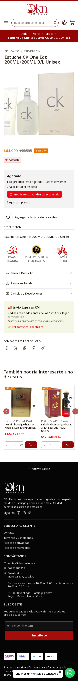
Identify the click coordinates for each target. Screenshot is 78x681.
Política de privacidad (16, 543)
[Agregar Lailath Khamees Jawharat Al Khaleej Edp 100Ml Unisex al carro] (68, 444)
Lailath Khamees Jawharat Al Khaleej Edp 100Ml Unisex (56, 428)
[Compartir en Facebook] (7, 348)
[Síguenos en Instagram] (19, 513)
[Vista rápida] (34, 406)
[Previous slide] (6, 411)
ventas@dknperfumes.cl (22, 563)
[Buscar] (55, 23)
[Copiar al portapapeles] (43, 348)
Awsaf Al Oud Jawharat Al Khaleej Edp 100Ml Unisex (20, 426)
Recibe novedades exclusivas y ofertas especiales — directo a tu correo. (36, 613)
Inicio (24, 34)
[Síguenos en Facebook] (24, 513)
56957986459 (16, 568)
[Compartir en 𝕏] (16, 348)
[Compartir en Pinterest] (34, 348)
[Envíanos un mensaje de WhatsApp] (70, 673)
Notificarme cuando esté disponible (36, 194)
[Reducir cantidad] (7, 445)
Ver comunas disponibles (28, 327)
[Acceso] (64, 23)
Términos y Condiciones (18, 538)
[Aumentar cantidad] (21, 445)
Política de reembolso (17, 548)
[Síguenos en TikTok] (30, 513)
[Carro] (72, 23)
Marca (36, 34)
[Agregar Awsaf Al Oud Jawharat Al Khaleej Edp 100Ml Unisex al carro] (31, 444)
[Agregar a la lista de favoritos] (34, 398)
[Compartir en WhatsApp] (25, 348)
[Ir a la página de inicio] (39, 9)
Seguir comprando (18, 202)
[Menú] (5, 23)
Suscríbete (39, 635)
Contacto (9, 532)
